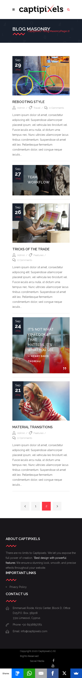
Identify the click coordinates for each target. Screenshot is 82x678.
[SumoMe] (76, 673)
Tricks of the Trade (31, 249)
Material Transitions (32, 427)
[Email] (41, 673)
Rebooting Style (28, 102)
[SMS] (17, 673)
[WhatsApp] (29, 673)
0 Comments (56, 107)
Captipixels (34, 31)
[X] (64, 673)
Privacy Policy (18, 586)
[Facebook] (53, 673)
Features (38, 255)
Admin (21, 107)
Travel (37, 107)
